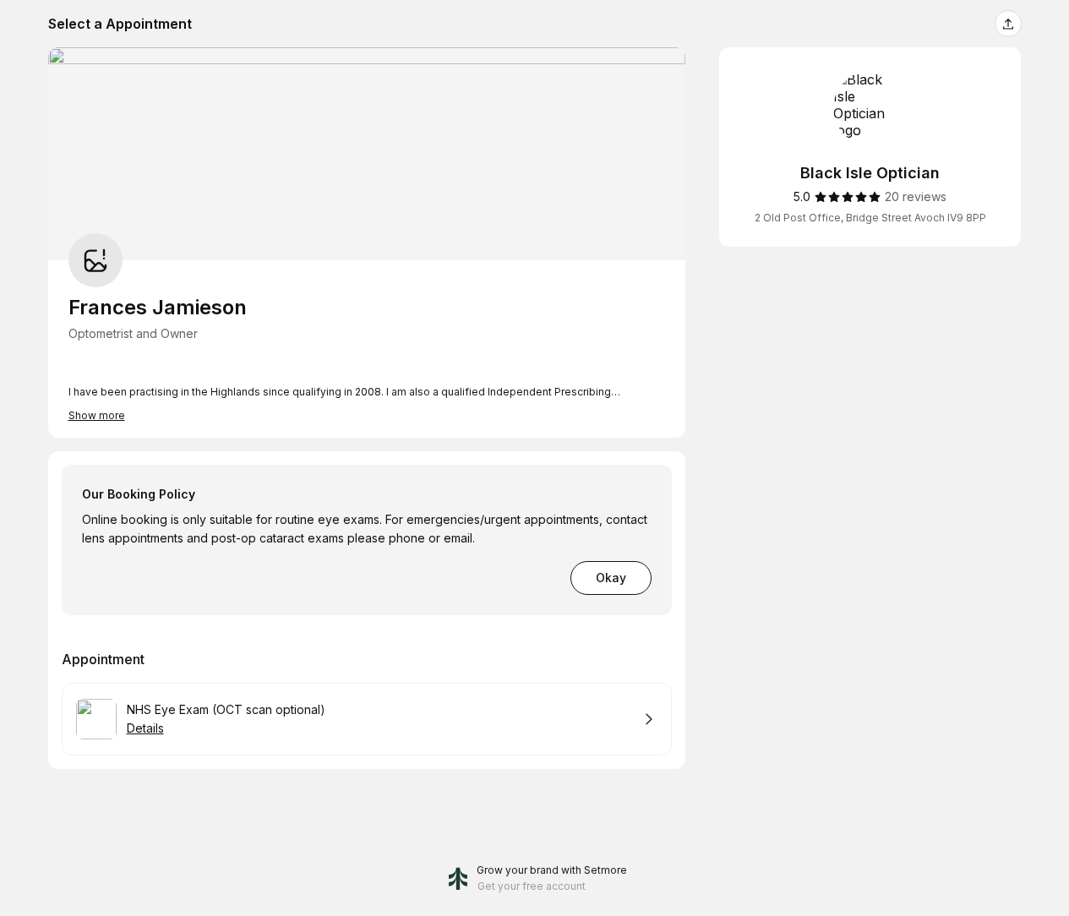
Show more (96, 415)
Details (145, 728)
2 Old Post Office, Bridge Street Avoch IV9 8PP (870, 217)
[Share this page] (1008, 23)
